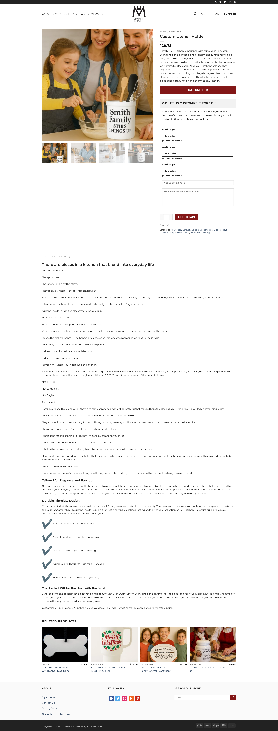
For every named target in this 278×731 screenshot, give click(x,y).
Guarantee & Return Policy (57, 714)
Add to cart (186, 217)
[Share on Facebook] (162, 239)
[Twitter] (220, 2)
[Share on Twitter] (167, 239)
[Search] (195, 14)
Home (163, 31)
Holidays (223, 230)
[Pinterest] (225, 2)
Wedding (205, 233)
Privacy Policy (50, 708)
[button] (204, 14)
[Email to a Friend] (173, 239)
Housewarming (167, 233)
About (64, 13)
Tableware (195, 233)
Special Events (182, 233)
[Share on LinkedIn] (183, 239)
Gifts (216, 230)
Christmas (175, 31)
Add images (169, 129)
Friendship (207, 230)
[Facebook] (216, 2)
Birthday (187, 230)
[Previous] (48, 85)
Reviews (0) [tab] (64, 257)
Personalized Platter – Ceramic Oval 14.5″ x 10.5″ (155, 669)
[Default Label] (131, 698)
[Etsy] (235, 2)
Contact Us (97, 13)
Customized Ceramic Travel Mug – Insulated (108, 669)
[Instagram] (230, 2)
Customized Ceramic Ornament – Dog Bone (56, 669)
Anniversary (176, 230)
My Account (49, 697)
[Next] (147, 85)
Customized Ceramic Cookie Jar (207, 669)
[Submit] (233, 697)
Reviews (78, 13)
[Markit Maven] (139, 13)
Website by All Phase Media (89, 726)
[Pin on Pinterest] (178, 239)
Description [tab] (49, 257)
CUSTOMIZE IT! (198, 90)
